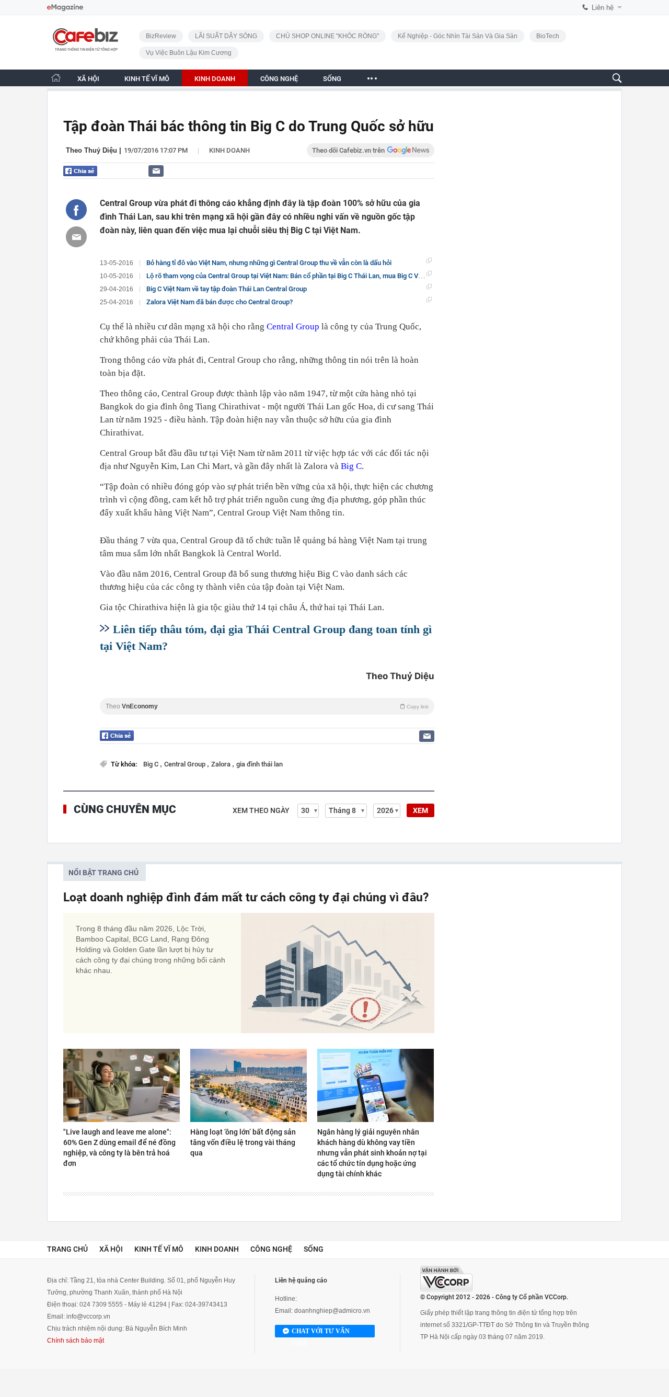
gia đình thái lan (259, 764)
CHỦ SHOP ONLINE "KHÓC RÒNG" (327, 36)
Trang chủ (67, 1249)
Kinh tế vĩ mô (158, 1249)
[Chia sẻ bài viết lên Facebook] (76, 209)
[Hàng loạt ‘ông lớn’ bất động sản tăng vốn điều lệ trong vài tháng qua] (248, 1085)
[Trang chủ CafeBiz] (56, 78)
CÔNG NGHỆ (279, 79)
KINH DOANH (214, 79)
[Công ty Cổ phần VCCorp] (446, 1278)
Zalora (221, 764)
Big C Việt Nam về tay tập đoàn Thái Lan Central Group (226, 289)
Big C (351, 466)
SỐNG (332, 79)
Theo (267, 706)
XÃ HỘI (88, 79)
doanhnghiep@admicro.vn (332, 1310)
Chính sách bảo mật (75, 1340)
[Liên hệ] (156, 171)
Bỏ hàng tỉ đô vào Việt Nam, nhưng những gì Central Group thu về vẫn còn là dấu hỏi (268, 263)
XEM (420, 810)
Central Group (293, 326)
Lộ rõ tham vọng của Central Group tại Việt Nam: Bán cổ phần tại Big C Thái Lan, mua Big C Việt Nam (293, 276)
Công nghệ (271, 1249)
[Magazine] (65, 7)
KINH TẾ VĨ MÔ (146, 79)
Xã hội (111, 1249)
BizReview (161, 36)
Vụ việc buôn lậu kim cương (189, 52)
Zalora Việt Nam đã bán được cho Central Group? (219, 302)
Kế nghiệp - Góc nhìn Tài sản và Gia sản (457, 36)
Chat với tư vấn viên (321, 1332)
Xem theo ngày (261, 810)
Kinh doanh (229, 150)
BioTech (547, 36)
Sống (314, 1249)
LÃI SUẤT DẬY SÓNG (226, 36)
